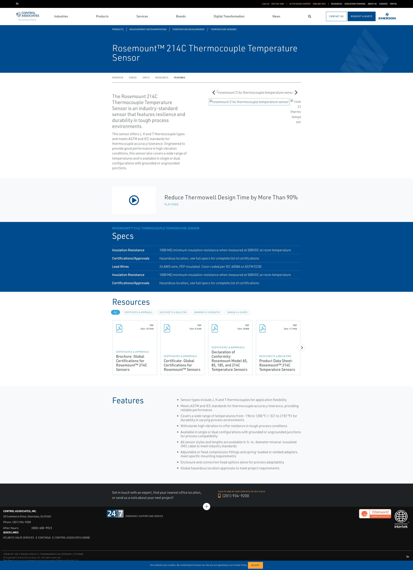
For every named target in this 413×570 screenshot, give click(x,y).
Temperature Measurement (188, 29)
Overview (117, 77)
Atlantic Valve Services (18, 537)
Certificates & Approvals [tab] (138, 312)
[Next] (295, 92)
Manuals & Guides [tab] (237, 312)
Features (179, 77)
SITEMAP (78, 554)
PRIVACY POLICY (29, 554)
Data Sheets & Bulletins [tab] (173, 312)
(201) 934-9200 (235, 495)
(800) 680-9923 (41, 528)
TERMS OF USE (11, 554)
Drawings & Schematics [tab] (207, 312)
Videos (133, 77)
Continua (44, 537)
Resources (161, 77)
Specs (146, 77)
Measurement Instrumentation (148, 29)
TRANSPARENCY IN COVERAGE (56, 554)
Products (118, 29)
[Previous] (214, 92)
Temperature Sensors (224, 29)
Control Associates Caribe (72, 537)
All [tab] (115, 312)
